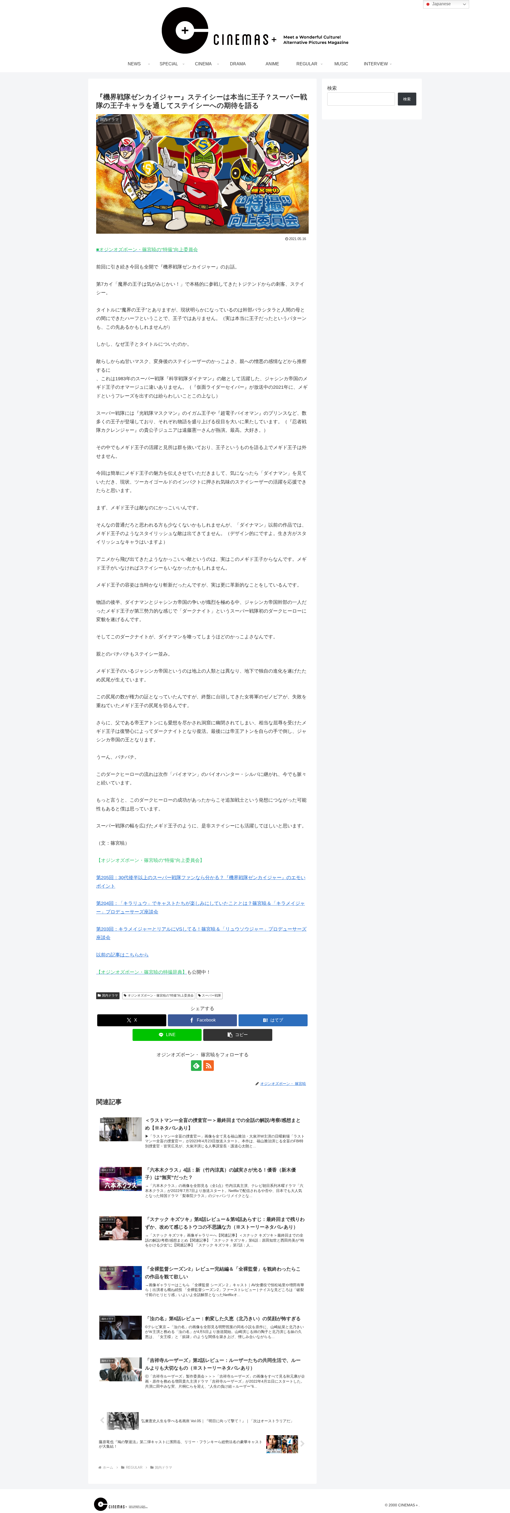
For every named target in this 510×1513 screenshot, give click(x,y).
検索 (332, 88)
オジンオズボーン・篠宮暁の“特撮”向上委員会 (161, 995)
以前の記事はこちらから (122, 955)
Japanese (441, 4)
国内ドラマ (110, 995)
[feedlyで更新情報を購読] (196, 1065)
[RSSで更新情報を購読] (208, 1065)
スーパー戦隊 (211, 995)
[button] (237, 1035)
